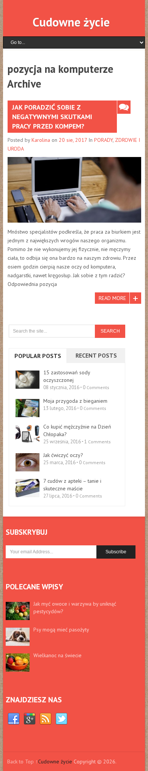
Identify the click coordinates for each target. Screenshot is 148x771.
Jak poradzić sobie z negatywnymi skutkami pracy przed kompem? (52, 116)
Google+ (30, 719)
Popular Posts (37, 356)
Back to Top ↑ (22, 761)
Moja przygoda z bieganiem (75, 400)
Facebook (14, 719)
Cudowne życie (71, 22)
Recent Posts (96, 355)
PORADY (103, 140)
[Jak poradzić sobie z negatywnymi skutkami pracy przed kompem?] (74, 189)
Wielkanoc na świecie (57, 655)
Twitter (61, 719)
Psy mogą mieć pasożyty (61, 629)
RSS (45, 719)
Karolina (40, 140)
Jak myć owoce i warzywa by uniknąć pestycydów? (74, 607)
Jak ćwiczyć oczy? (63, 455)
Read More (112, 298)
